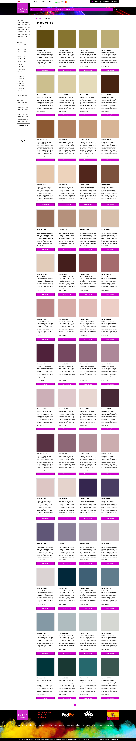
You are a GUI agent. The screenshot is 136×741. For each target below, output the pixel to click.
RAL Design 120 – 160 (24, 29)
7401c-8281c (21, 93)
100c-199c (21, 66)
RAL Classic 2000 (23, 105)
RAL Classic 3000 (23, 107)
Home (37, 18)
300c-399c (21, 78)
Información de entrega (84, 725)
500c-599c (21, 85)
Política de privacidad (97, 725)
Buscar (116, 9)
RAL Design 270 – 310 (24, 36)
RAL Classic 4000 (23, 109)
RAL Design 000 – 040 (24, 22)
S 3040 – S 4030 (22, 54)
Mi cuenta (38, 1)
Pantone (63, 5)
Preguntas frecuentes (100, 5)
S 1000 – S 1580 (22, 47)
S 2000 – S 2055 (22, 49)
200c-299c (21, 71)
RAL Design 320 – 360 (24, 39)
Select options (45, 70)
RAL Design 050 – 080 (24, 24)
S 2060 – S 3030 (22, 51)
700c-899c (21, 90)
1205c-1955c (21, 69)
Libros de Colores (82, 5)
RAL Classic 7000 (23, 116)
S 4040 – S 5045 (22, 56)
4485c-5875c (21, 83)
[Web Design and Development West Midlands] (115, 739)
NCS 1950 (55, 5)
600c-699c (21, 88)
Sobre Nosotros (38, 5)
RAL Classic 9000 (23, 121)
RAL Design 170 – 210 (24, 32)
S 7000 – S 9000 (22, 61)
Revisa (52, 1)
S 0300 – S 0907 (22, 44)
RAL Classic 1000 (23, 102)
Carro (45, 1)
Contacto (109, 5)
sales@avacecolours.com (106, 2)
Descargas (90, 5)
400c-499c (21, 81)
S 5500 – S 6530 (22, 58)
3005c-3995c (21, 76)
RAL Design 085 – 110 (24, 27)
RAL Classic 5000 (23, 112)
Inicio (31, 5)
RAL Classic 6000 (23, 114)
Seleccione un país (26, 1)
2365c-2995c (21, 74)
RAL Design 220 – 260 (24, 34)
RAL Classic (71, 5)
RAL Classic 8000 (23, 119)
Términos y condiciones (110, 725)
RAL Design (47, 5)
